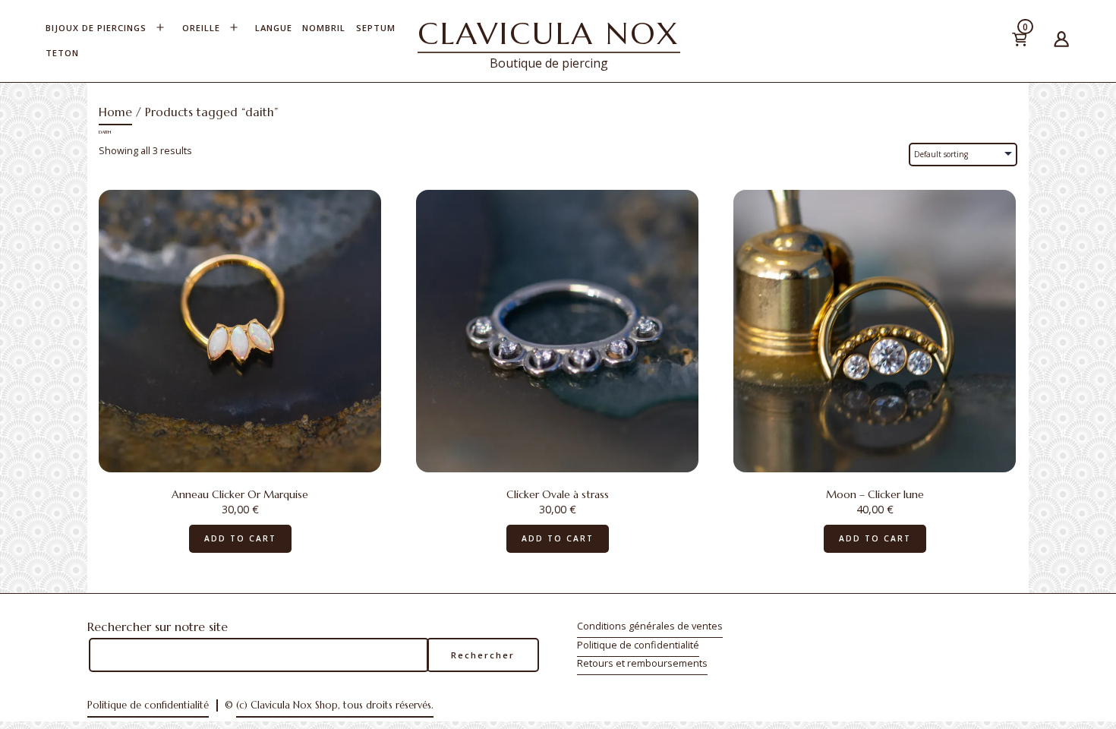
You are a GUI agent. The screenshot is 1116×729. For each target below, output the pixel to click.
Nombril (323, 27)
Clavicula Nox (549, 33)
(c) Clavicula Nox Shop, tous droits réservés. (334, 705)
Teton (62, 52)
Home (115, 112)
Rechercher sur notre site (157, 626)
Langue (273, 27)
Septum (376, 27)
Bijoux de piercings (96, 27)
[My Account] (1061, 41)
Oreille (201, 27)
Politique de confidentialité (638, 645)
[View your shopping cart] (1042, 41)
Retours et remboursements (642, 663)
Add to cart (240, 538)
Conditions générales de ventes (650, 626)
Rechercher (483, 655)
